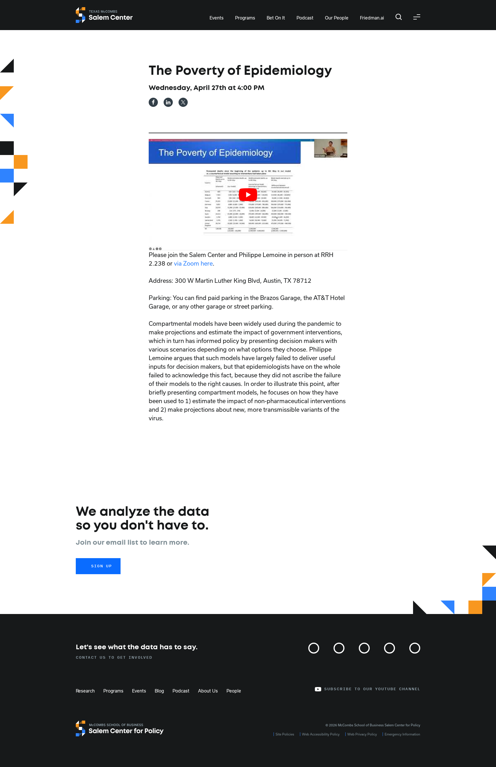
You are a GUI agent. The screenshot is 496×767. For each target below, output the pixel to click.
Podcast (305, 17)
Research (85, 690)
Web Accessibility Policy (321, 734)
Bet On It (276, 17)
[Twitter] (339, 648)
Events (217, 17)
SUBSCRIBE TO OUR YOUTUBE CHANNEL (372, 689)
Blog (159, 690)
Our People (336, 17)
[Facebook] (364, 648)
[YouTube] (414, 648)
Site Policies (285, 734)
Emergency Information (402, 734)
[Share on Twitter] (183, 102)
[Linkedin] (389, 648)
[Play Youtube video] (248, 194)
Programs (245, 17)
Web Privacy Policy (362, 734)
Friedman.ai (372, 17)
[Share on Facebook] (153, 102)
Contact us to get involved (114, 658)
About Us (208, 690)
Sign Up (101, 566)
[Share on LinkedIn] (168, 102)
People (233, 690)
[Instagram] (313, 648)
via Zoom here (193, 263)
